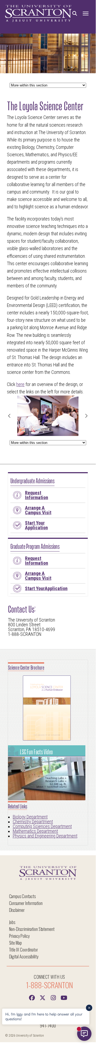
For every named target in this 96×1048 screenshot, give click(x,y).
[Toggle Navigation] (85, 13)
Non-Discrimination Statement (32, 929)
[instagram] (53, 997)
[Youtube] (64, 997)
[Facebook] (32, 997)
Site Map (15, 942)
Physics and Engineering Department (45, 836)
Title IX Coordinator (23, 949)
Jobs (12, 922)
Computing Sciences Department (42, 826)
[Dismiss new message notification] (89, 1007)
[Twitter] (42, 997)
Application (36, 525)
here (20, 384)
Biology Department (30, 817)
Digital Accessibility (23, 956)
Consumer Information (26, 903)
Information (36, 495)
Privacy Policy (19, 935)
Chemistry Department (33, 821)
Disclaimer (17, 910)
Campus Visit (38, 510)
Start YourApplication (46, 588)
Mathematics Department (35, 831)
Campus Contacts (22, 896)
